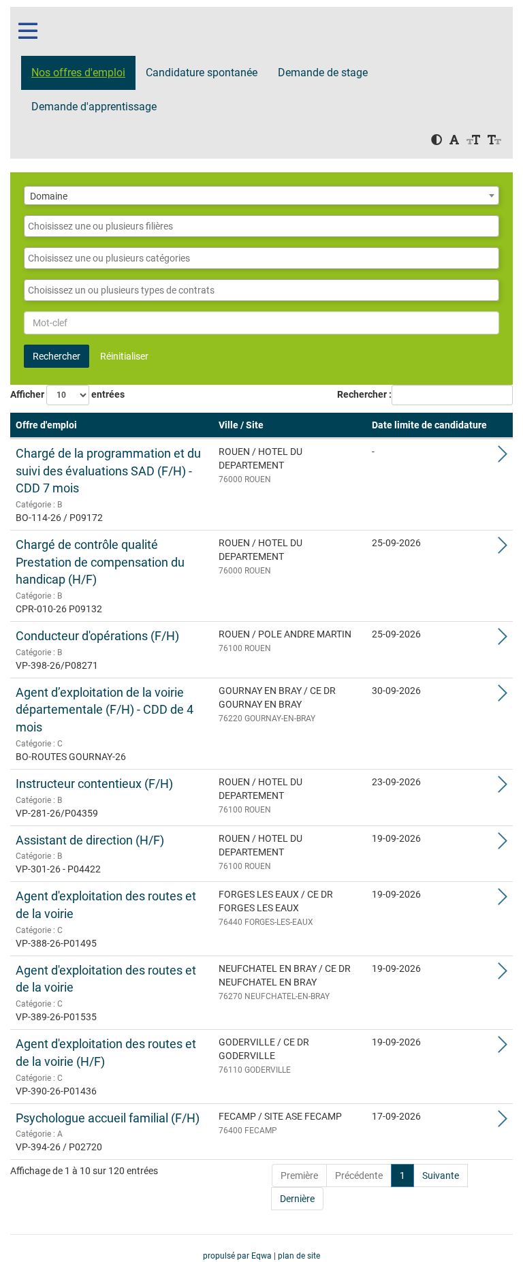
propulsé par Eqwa (238, 1256)
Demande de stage (323, 72)
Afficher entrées (67, 394)
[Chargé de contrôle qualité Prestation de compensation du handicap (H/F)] (502, 548)
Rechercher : (364, 394)
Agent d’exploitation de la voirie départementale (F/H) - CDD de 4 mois (104, 709)
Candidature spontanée (201, 72)
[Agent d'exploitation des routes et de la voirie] (502, 900)
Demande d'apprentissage (94, 106)
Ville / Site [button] (241, 425)
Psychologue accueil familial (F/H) (108, 1118)
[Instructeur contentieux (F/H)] (502, 788)
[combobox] (261, 195)
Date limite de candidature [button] (429, 425)
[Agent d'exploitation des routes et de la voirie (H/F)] (502, 1048)
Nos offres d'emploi (78, 72)
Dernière (297, 1198)
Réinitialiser (124, 356)
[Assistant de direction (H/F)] (502, 844)
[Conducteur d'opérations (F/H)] (502, 640)
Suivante (440, 1175)
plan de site (299, 1256)
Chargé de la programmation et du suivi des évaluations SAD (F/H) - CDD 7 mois (108, 470)
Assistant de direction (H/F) (90, 840)
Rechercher (56, 356)
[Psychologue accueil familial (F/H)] (502, 1122)
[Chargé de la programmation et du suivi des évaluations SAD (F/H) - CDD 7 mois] (502, 457)
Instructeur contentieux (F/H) (94, 783)
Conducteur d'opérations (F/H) (97, 636)
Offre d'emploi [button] (46, 425)
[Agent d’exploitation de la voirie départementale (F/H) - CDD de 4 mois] (502, 696)
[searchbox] (261, 226)
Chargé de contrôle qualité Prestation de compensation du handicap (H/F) (100, 561)
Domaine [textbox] (48, 196)
